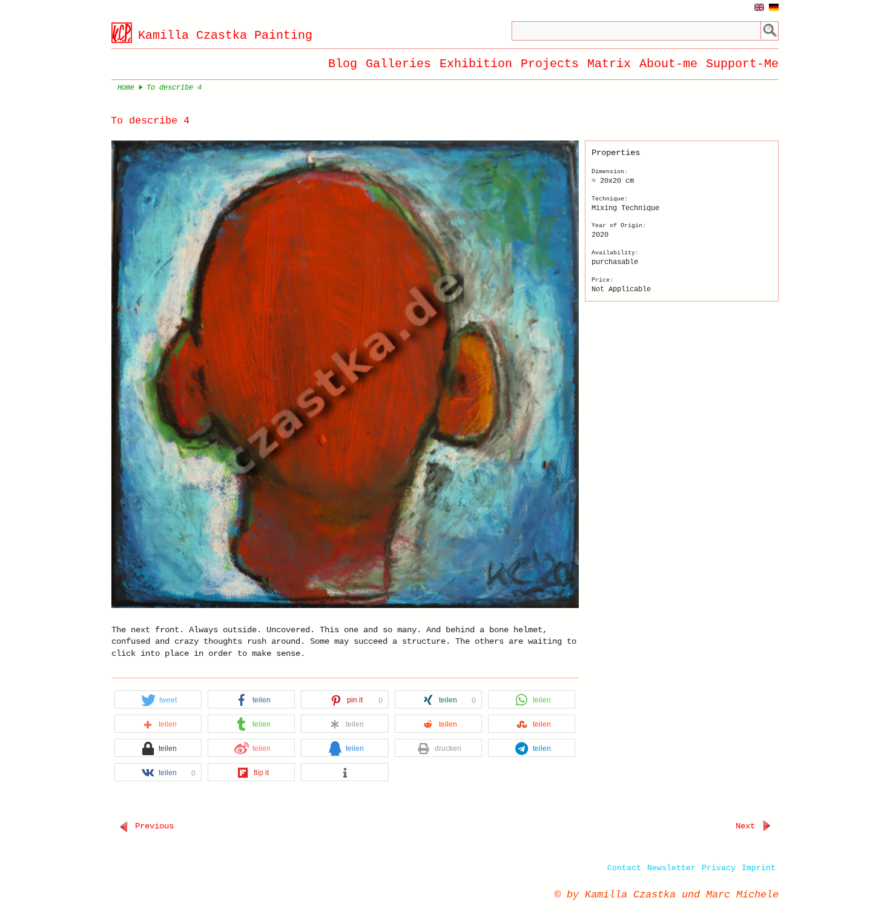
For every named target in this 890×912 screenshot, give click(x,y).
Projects (550, 64)
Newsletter (671, 868)
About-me (668, 64)
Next (748, 826)
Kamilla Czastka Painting (225, 35)
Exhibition (476, 64)
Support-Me (742, 64)
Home (125, 88)
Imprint (759, 868)
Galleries (398, 64)
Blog (342, 64)
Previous (152, 826)
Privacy (719, 868)
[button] (158, 700)
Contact (624, 868)
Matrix (609, 64)
